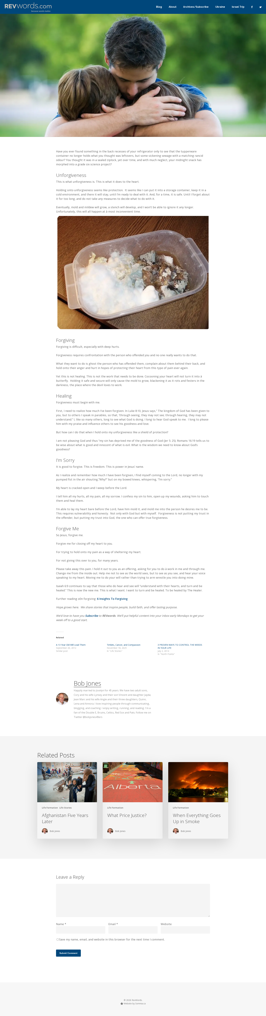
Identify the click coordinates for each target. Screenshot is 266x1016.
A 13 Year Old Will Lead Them (71, 644)
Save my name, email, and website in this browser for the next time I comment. (112, 939)
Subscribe (92, 616)
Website (166, 924)
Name (61, 924)
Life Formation (67, 114)
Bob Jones (47, 114)
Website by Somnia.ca (134, 1003)
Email (113, 924)
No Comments (182, 102)
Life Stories (65, 807)
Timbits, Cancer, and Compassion (123, 644)
